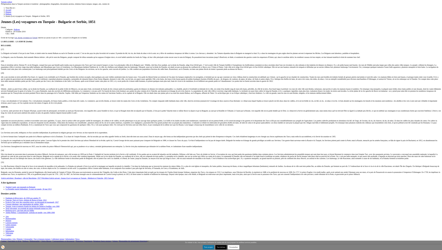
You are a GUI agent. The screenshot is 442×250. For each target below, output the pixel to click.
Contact (8, 235)
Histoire (8, 221)
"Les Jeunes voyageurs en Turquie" (26, 38)
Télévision (9, 233)
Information (10, 231)
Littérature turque (58, 239)
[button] (3, 247)
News (77, 239)
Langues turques (11, 223)
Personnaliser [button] (233, 247)
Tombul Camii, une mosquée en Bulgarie (20, 187)
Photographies (11, 219)
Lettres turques (11, 225)
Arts (7, 216)
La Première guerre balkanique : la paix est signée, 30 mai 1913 (29, 189)
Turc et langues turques (42, 239)
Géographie (10, 227)
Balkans (17, 29)
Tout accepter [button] (208, 247)
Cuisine (8, 229)
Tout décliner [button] (221, 247)
